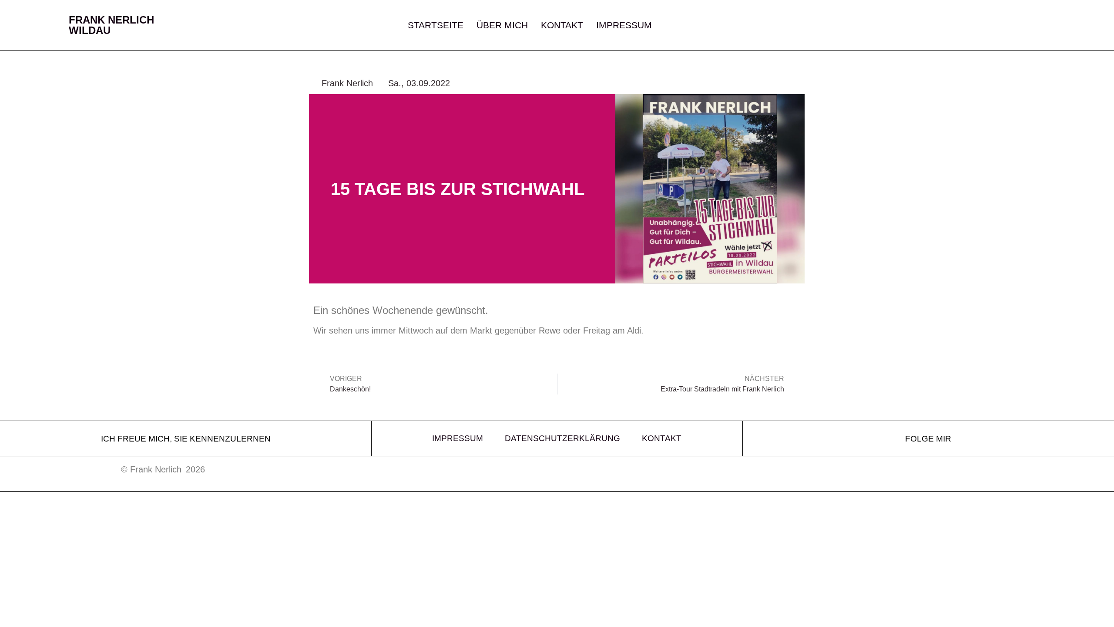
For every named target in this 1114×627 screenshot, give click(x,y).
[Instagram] (900, 25)
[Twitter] (873, 25)
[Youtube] (952, 25)
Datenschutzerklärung (562, 438)
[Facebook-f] (926, 25)
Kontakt (562, 25)
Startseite (435, 25)
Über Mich (502, 25)
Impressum (624, 25)
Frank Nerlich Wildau (111, 25)
